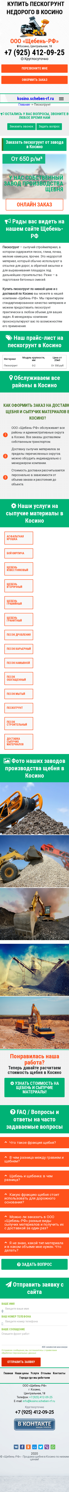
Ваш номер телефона (16, 1316)
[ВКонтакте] (16, 1447)
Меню (61, 97)
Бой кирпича (15, 553)
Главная (8, 1373)
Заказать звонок (21, 126)
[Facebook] (22, 1447)
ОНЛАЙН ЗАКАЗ (34, 204)
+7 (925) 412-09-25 (34, 52)
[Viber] (46, 1447)
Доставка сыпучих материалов (15, 741)
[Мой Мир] (34, 1447)
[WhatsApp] (53, 1447)
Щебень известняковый (17, 569)
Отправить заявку (21, 1362)
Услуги (35, 1373)
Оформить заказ (34, 80)
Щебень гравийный (14, 602)
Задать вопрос (49, 126)
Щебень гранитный (14, 619)
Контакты (59, 1373)
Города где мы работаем (34, 1377)
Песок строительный (17, 723)
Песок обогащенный (16, 678)
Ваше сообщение (13, 1329)
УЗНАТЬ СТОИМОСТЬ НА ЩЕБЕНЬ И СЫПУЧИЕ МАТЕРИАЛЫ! (36, 1087)
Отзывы (46, 1373)
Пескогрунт (15, 708)
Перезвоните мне (35, 68)
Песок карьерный (19, 649)
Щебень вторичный (14, 586)
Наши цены (22, 1373)
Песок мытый (16, 694)
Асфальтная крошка (15, 538)
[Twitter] (40, 1447)
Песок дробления (19, 634)
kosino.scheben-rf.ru (35, 98)
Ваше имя (8, 1304)
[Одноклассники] (28, 1447)
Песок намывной (18, 663)
